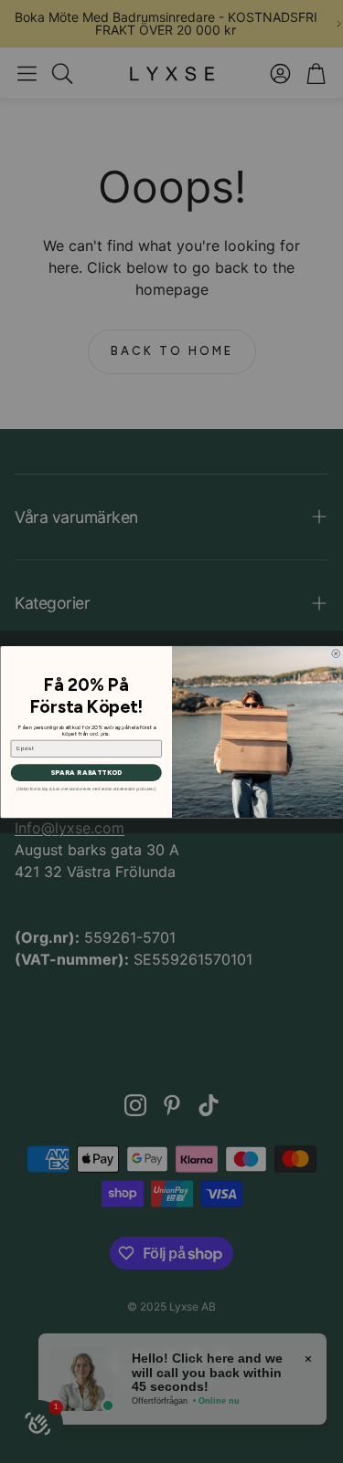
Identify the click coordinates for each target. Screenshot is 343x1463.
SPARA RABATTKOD (85, 772)
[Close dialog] (335, 653)
